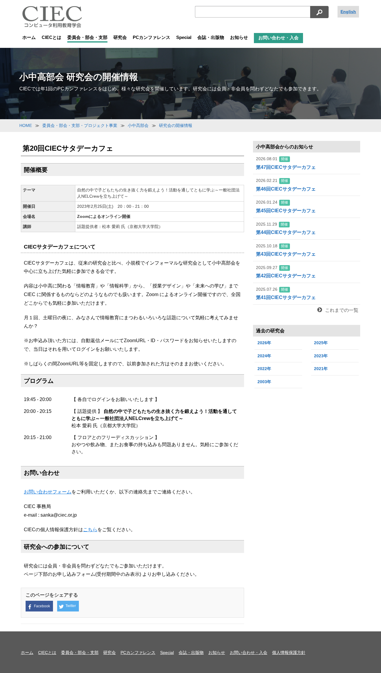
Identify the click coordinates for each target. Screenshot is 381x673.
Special (183, 37)
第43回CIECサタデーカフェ (286, 250)
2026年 (264, 342)
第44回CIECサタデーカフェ (286, 228)
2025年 (321, 342)
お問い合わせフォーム (47, 491)
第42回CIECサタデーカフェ (286, 272)
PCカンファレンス (151, 37)
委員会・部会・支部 (87, 37)
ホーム (29, 37)
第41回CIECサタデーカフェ (286, 293)
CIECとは (51, 37)
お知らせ (239, 37)
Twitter (70, 606)
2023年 (321, 355)
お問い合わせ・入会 (278, 37)
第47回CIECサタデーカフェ (286, 163)
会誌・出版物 (210, 37)
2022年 (264, 368)
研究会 (120, 37)
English (348, 11)
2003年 (264, 381)
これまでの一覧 (341, 310)
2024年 (264, 355)
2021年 (321, 368)
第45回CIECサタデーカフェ (286, 206)
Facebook (42, 606)
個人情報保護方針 (288, 652)
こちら (90, 529)
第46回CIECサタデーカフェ (286, 184)
